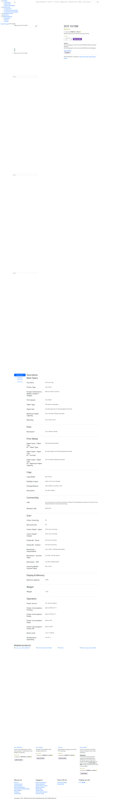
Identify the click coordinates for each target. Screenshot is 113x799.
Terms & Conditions (62, 782)
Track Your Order (40, 793)
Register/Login (63, 2)
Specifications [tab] (19, 375)
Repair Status (39, 788)
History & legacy (18, 785)
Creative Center (39, 790)
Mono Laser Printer (90, 56)
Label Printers (6, 7)
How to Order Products (41, 792)
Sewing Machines (7, 16)
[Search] (98, 2)
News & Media (17, 790)
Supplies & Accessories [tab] (20, 378)
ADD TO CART (77, 39)
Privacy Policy (60, 784)
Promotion (56, 2)
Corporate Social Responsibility (21, 788)
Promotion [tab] (19, 382)
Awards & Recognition (19, 787)
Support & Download (41, 2)
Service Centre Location (41, 785)
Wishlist (80, 2)
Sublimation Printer (8, 13)
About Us (16, 782)
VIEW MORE (84, 773)
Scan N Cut (6, 15)
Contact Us (50, 2)
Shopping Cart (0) (72, 2)
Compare (67, 52)
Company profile (18, 784)
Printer (65, 58)
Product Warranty (40, 784)
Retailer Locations (40, 787)
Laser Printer (82, 56)
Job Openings (17, 793)
